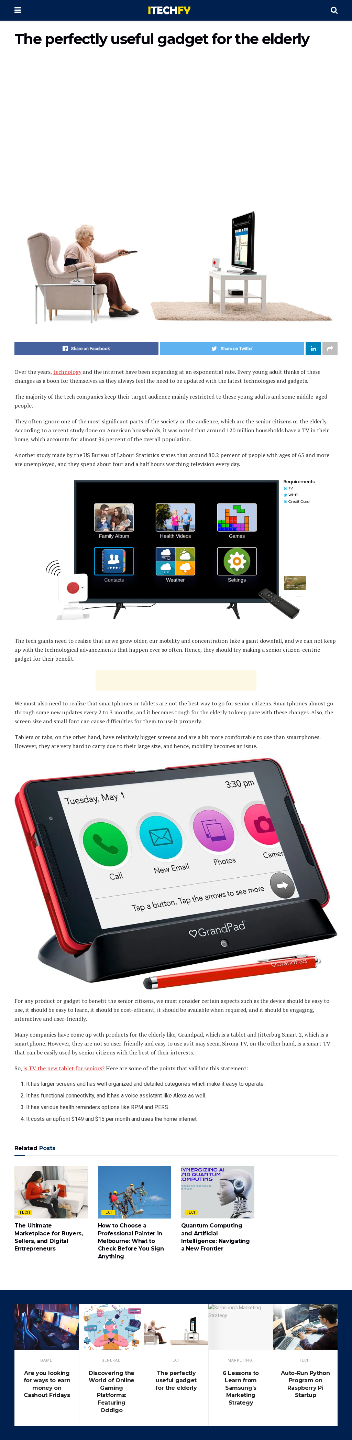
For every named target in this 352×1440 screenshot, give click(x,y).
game (46, 1360)
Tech (24, 1212)
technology (67, 372)
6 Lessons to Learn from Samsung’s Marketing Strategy (241, 1388)
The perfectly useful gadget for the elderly (176, 1380)
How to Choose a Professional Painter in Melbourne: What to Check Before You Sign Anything (131, 1241)
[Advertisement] (176, 112)
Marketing (240, 1360)
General (110, 1360)
